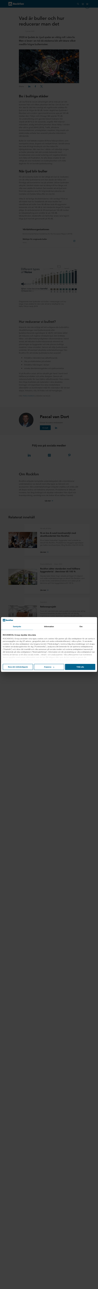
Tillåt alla (80, 667)
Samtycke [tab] (17, 627)
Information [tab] (49, 627)
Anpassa (47, 667)
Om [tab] (80, 627)
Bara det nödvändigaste (18, 667)
